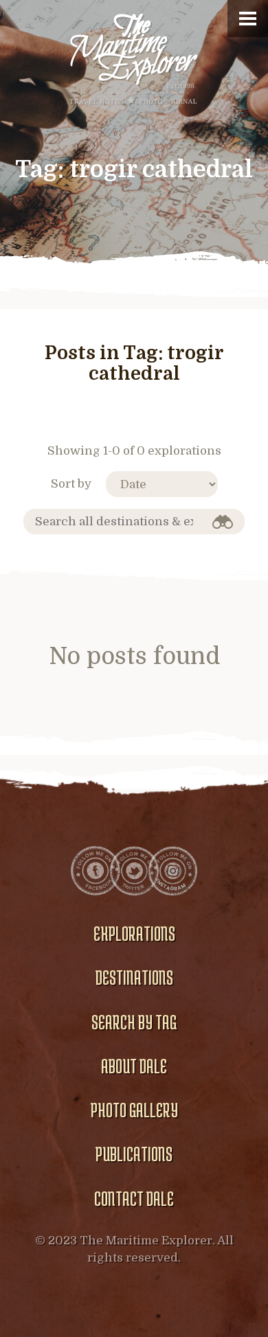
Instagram (172, 871)
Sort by (71, 483)
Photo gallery (134, 1110)
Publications (134, 1154)
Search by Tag (134, 1022)
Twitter (134, 871)
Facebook (95, 871)
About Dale (134, 1066)
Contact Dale (134, 1198)
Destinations (134, 977)
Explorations (134, 933)
